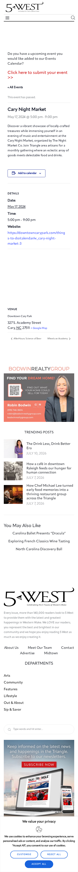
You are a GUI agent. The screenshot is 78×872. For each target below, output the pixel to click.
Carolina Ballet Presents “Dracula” (39, 533)
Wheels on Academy (57, 339)
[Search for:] (39, 729)
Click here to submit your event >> (37, 75)
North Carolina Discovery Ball (39, 549)
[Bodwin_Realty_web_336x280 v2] (39, 366)
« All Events (15, 87)
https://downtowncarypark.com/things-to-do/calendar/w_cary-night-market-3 (36, 238)
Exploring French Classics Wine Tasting (39, 541)
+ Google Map (38, 328)
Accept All (39, 864)
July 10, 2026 (36, 453)
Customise (24, 855)
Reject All (54, 855)
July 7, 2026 (35, 478)
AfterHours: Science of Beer (27, 339)
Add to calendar (27, 173)
